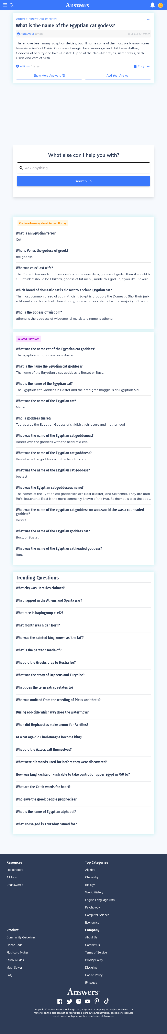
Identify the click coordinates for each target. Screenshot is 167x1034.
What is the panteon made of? (39, 650)
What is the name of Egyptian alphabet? (46, 811)
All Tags (12, 877)
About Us (91, 937)
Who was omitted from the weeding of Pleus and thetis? (58, 700)
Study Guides (15, 960)
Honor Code (14, 945)
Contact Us (92, 945)
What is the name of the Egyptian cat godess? (65, 25)
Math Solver (14, 967)
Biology (90, 885)
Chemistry (91, 877)
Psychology (92, 907)
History (32, 18)
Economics (92, 922)
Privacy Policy (94, 960)
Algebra (90, 870)
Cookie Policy (93, 975)
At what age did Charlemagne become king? (49, 737)
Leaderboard (15, 870)
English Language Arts (100, 900)
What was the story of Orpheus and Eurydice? (50, 675)
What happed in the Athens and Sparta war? (49, 600)
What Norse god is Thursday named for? (46, 824)
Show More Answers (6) (49, 75)
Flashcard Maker (17, 952)
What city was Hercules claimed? (40, 588)
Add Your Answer (118, 75)
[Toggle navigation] (5, 5)
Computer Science (97, 915)
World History (94, 892)
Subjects (20, 18)
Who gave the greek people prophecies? (46, 799)
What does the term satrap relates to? (44, 687)
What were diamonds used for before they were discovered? (61, 762)
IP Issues (91, 982)
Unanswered (15, 885)
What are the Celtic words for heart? (43, 787)
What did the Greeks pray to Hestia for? (46, 662)
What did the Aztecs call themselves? (44, 749)
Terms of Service (96, 952)
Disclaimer (92, 967)
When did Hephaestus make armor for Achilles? (52, 724)
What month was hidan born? (38, 625)
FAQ (9, 975)
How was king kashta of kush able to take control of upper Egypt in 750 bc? (73, 774)
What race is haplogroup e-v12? (39, 613)
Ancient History (48, 18)
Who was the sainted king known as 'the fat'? (50, 637)
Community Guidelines (21, 937)
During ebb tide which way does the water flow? (52, 712)
